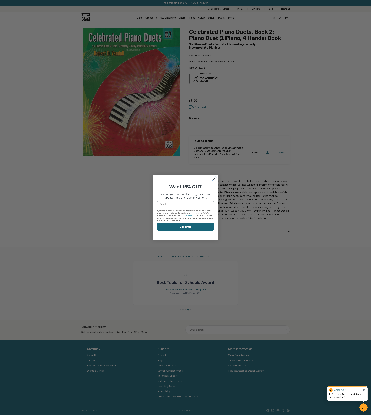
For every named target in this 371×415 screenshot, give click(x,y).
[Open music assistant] (363, 407)
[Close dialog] (214, 178)
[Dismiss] (363, 390)
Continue (185, 227)
